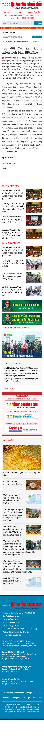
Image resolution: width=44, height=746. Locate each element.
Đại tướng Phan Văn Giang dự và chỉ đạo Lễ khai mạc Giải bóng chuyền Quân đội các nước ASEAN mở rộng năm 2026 (17, 566)
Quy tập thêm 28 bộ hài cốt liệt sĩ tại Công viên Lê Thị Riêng (12, 276)
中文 (37, 15)
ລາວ (12, 18)
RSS (39, 698)
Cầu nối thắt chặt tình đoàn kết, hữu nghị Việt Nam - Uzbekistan (12, 219)
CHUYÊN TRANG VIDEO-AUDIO (16, 328)
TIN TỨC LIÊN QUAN (11, 186)
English (29, 15)
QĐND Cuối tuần (34, 12)
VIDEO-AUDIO (8, 12)
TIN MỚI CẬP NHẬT (11, 243)
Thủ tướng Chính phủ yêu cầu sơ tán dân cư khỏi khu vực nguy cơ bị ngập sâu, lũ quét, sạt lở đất (13, 515)
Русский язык (28, 18)
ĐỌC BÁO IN (20, 12)
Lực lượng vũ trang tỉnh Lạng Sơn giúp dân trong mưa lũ (13, 263)
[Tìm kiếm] (36, 23)
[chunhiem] (22, 319)
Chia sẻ (37, 37)
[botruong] (22, 306)
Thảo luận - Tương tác (11, 698)
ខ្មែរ (18, 18)
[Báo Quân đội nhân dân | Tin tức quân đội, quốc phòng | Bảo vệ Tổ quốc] (22, 5)
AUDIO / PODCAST (13, 363)
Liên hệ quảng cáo (29, 698)
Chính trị (5, 32)
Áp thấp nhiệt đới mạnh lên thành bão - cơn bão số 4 (13, 581)
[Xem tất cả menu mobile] (40, 23)
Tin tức (12, 32)
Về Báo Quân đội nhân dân (13, 693)
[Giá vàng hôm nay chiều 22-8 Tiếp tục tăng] (22, 457)
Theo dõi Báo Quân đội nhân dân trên (15, 42)
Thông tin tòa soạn (33, 693)
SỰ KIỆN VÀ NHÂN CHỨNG (14, 15)
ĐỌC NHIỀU (8, 440)
